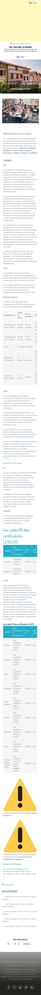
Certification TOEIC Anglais (12, 463)
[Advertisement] (20, 20)
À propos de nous (13, 958)
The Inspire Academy (20, 47)
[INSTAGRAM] (14, 987)
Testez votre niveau (29, 965)
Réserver (22, 962)
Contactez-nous (14, 965)
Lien (34, 562)
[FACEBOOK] (8, 987)
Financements (32, 962)
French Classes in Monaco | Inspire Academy (20, 926)
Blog (5, 965)
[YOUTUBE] (20, 987)
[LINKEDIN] (32, 987)
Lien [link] (34, 645)
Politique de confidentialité (20, 979)
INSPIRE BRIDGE (27, 958)
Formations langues (10, 962)
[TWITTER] (26, 987)
